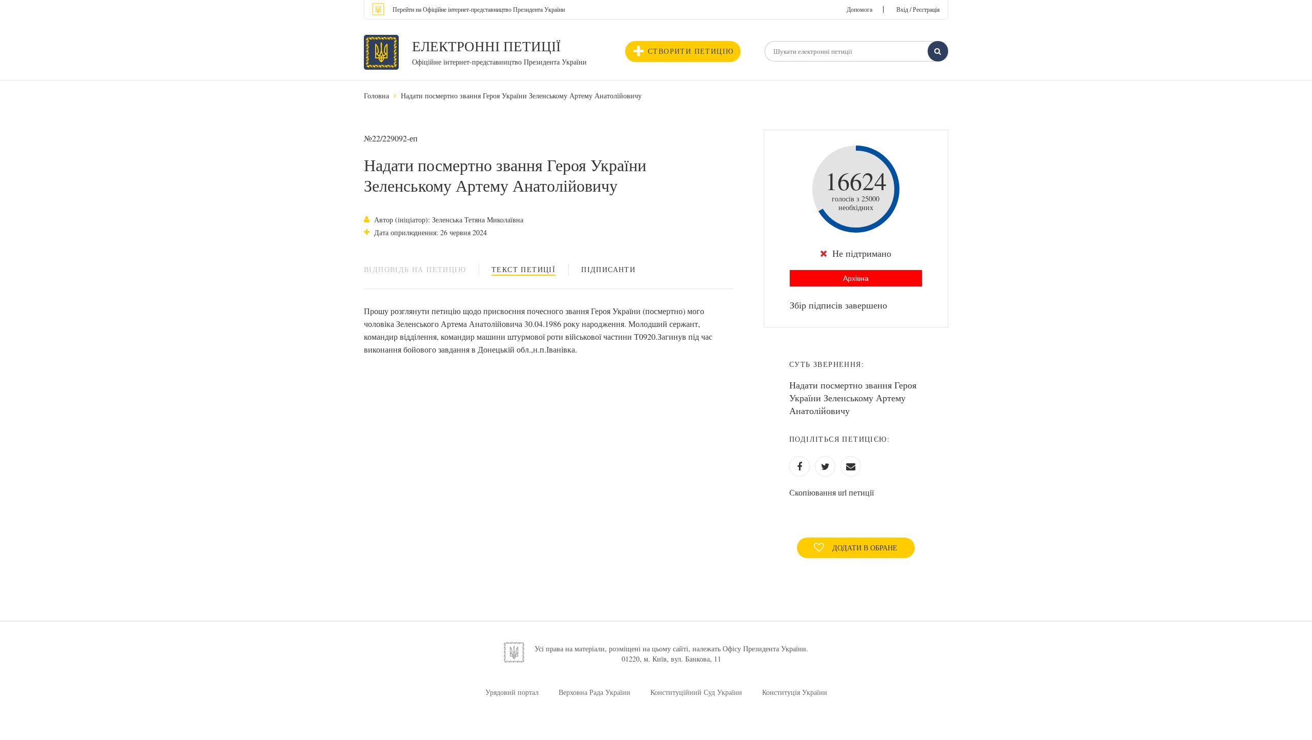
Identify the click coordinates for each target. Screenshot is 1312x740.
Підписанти (608, 269)
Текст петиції (523, 269)
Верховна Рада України (594, 692)
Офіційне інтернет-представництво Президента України (499, 62)
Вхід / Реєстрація (918, 9)
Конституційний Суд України (696, 692)
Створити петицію (690, 51)
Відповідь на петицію (415, 269)
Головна (376, 95)
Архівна (856, 278)
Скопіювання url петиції (831, 492)
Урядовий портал (512, 692)
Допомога (859, 9)
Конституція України (794, 692)
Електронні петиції (486, 46)
